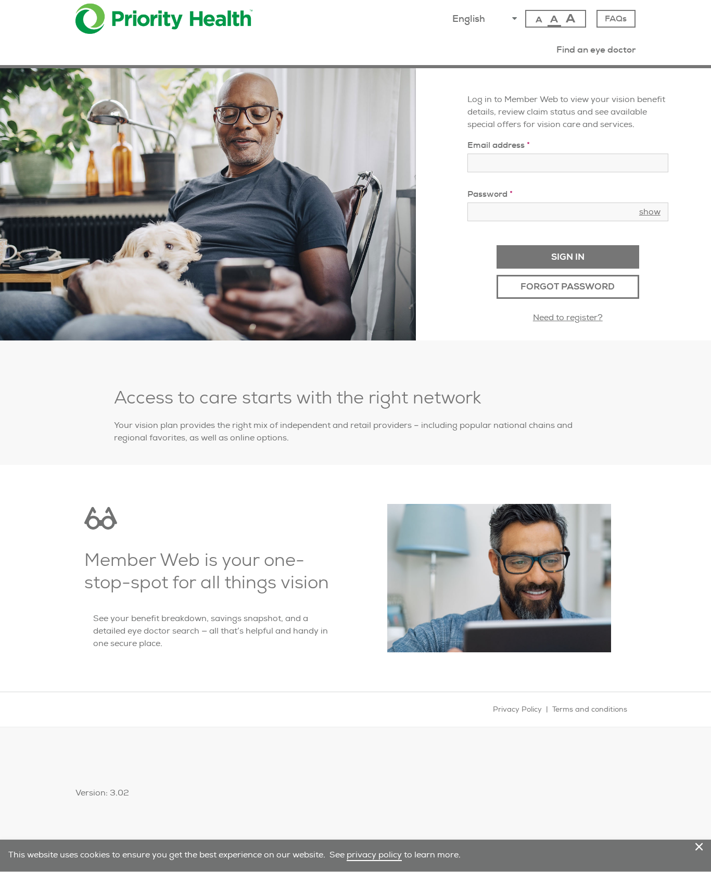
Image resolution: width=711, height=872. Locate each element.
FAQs (616, 18)
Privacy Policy (517, 709)
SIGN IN (568, 256)
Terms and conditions (589, 709)
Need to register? (568, 317)
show (650, 211)
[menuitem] (596, 49)
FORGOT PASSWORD (567, 286)
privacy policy (374, 854)
